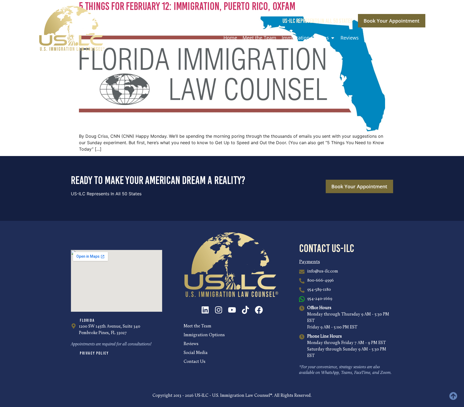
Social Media (196, 353)
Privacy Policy (94, 353)
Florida (87, 320)
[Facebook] (259, 310)
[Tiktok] (245, 310)
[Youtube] (232, 310)
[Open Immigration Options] (332, 37)
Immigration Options (204, 335)
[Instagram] (219, 310)
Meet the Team (197, 326)
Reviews (191, 344)
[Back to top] (453, 396)
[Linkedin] (205, 310)
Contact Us (194, 362)
